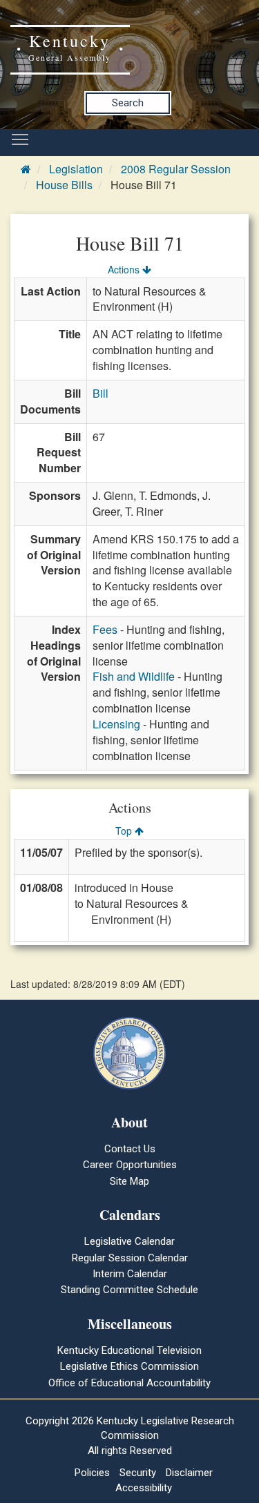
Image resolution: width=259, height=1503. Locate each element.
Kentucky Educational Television (129, 1350)
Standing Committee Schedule (129, 1289)
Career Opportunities (130, 1164)
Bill (100, 393)
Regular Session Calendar (130, 1258)
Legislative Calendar (129, 1241)
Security (137, 1472)
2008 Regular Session (176, 169)
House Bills (64, 185)
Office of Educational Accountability (129, 1383)
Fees (105, 629)
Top (125, 830)
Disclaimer (189, 1472)
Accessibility (143, 1488)
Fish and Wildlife (134, 676)
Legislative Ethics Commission (129, 1366)
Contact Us (129, 1149)
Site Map (129, 1181)
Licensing (116, 724)
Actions (125, 269)
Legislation (76, 169)
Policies (92, 1472)
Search (128, 103)
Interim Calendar (130, 1274)
